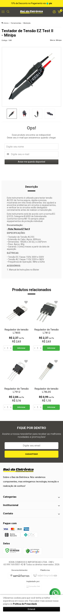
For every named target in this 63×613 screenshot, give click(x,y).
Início (6, 23)
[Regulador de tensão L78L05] (46, 384)
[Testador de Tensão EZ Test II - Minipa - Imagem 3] (37, 114)
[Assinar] (32, 454)
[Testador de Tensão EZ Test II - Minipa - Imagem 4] (50, 114)
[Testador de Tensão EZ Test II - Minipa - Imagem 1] (12, 114)
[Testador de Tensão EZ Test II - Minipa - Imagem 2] (24, 114)
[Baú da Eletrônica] (31, 11)
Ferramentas (16, 23)
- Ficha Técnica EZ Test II (18, 229)
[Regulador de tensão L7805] (16, 325)
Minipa (58, 40)
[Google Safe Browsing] (32, 551)
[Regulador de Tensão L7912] (16, 384)
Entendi (31, 609)
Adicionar (21, 348)
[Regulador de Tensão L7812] (46, 325)
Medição (27, 23)
